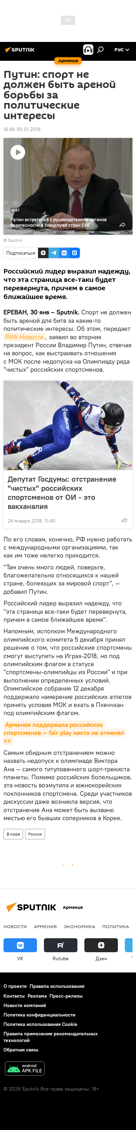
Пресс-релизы (66, 996)
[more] (124, 520)
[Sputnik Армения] (20, 52)
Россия (35, 834)
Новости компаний (24, 1005)
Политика (115, 926)
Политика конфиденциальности (39, 1015)
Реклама (37, 996)
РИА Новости (24, 337)
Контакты (14, 996)
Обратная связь (20, 1050)
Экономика (79, 926)
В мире (13, 834)
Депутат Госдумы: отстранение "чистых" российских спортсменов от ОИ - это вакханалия (62, 492)
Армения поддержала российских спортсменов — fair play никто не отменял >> (64, 733)
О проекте (15, 986)
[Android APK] (24, 1069)
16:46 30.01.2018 (21, 129)
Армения (45, 926)
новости (15, 926)
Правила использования (57, 986)
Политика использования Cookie (40, 1024)
